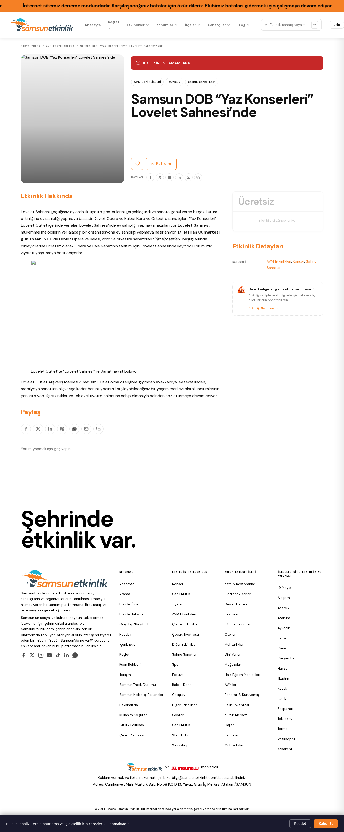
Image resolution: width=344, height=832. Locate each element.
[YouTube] (49, 655)
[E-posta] (189, 177)
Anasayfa (92, 25)
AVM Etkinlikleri (60, 46)
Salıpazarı (285, 709)
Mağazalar (233, 664)
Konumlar (164, 25)
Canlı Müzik (181, 594)
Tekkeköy (285, 719)
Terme (283, 729)
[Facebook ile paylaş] (26, 429)
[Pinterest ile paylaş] (62, 429)
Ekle (337, 25)
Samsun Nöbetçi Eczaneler (141, 695)
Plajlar (229, 725)
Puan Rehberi (130, 664)
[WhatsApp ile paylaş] (74, 429)
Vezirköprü (286, 739)
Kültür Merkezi (236, 715)
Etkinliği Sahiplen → (263, 308)
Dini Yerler (233, 654)
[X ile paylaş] (38, 429)
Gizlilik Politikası (132, 725)
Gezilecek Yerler (238, 594)
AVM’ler (230, 685)
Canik (282, 648)
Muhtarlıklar (234, 644)
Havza (282, 668)
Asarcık (283, 608)
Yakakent (285, 749)
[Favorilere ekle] (137, 164)
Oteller (230, 634)
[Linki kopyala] (198, 177)
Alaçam (284, 598)
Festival (178, 675)
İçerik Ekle (127, 644)
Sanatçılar (217, 25)
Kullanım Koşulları (133, 715)
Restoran (232, 614)
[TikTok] (58, 655)
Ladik (282, 698)
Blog (242, 25)
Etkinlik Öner (129, 604)
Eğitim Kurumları (238, 624)
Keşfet (113, 22)
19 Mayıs (284, 588)
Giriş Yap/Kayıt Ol (133, 624)
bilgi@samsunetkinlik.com (194, 777)
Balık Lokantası (237, 705)
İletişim (125, 675)
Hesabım (126, 634)
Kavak (282, 688)
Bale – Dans (181, 685)
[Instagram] (41, 655)
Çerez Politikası (131, 735)
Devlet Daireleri (237, 604)
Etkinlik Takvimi (131, 614)
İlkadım (283, 678)
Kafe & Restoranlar (240, 584)
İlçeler (190, 25)
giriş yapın (62, 449)
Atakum (284, 618)
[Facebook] (150, 177)
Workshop (180, 745)
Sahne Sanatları (202, 82)
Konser (174, 82)
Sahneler (232, 735)
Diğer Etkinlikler (184, 644)
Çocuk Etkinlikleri (186, 624)
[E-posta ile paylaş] (86, 429)
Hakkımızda (128, 705)
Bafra (282, 638)
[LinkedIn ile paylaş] (50, 429)
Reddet (300, 823)
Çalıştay (178, 695)
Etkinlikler (136, 25)
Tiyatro (178, 604)
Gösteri (178, 715)
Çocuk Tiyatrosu (185, 634)
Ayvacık (284, 628)
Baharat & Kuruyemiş (242, 695)
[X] (160, 177)
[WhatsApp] (169, 177)
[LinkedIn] (179, 177)
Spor (176, 664)
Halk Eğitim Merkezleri (242, 675)
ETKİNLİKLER (30, 46)
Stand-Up (180, 735)
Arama (124, 594)
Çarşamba (286, 658)
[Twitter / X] (32, 655)
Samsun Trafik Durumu (137, 685)
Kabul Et (326, 823)
